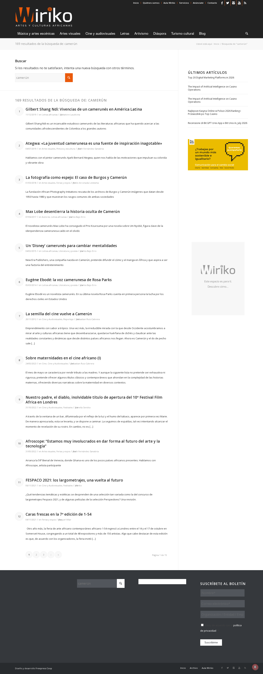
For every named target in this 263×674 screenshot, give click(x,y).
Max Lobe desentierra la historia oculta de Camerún (73, 211)
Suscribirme (211, 642)
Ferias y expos (63, 183)
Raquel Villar (65, 519)
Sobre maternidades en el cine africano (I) (63, 358)
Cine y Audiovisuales (52, 319)
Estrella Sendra (82, 407)
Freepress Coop (44, 668)
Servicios (184, 2)
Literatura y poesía (68, 251)
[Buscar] (245, 33)
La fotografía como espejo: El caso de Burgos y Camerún (76, 177)
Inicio (136, 2)
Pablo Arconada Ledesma (86, 183)
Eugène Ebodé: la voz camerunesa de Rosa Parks (69, 279)
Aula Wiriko (169, 2)
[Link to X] (227, 3)
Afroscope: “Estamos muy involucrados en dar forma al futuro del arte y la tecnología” (93, 444)
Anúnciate (198, 2)
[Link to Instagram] (233, 3)
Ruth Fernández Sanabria (91, 148)
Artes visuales (48, 148)
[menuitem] (136, 3)
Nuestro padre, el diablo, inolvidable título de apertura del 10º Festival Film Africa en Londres (94, 400)
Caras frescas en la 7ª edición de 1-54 (58, 514)
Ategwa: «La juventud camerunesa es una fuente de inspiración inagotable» (94, 143)
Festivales (68, 407)
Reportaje (68, 319)
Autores (46, 217)
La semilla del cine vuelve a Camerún (59, 313)
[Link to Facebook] (222, 3)
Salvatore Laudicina (70, 114)
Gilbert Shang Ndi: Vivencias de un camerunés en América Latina (84, 109)
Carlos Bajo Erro (77, 217)
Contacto (212, 2)
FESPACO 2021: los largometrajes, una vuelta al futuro (74, 480)
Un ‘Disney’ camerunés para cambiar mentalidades (71, 245)
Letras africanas (50, 114)
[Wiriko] (44, 17)
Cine (44, 363)
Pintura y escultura (65, 148)
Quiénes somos (151, 2)
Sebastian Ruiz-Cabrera (88, 319)
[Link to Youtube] (239, 3)
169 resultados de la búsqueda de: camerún (46, 44)
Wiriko (78, 485)
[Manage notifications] (255, 667)
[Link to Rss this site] (245, 3)
